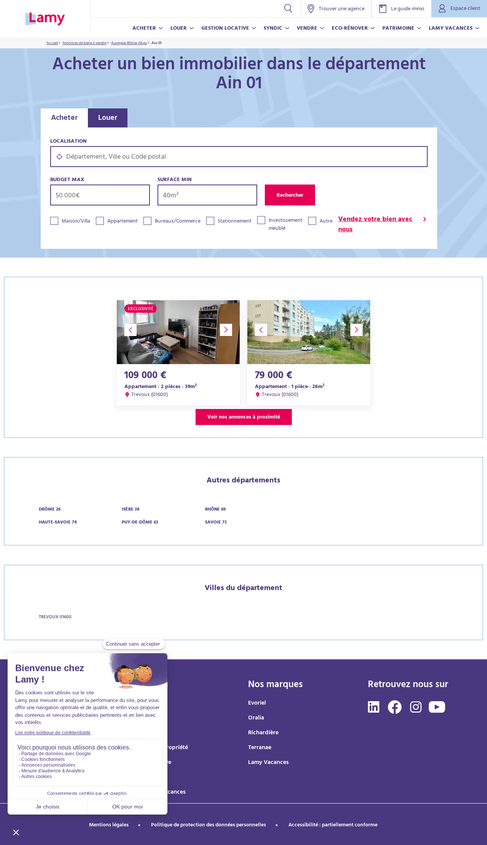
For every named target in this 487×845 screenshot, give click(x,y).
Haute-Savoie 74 (58, 523)
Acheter (64, 118)
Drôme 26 (49, 510)
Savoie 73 (216, 523)
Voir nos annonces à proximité (243, 417)
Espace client (465, 9)
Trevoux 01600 (55, 617)
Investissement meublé (285, 225)
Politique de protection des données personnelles (208, 825)
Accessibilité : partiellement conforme (332, 825)
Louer (107, 118)
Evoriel (257, 703)
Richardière (263, 733)
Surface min (175, 180)
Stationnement (234, 222)
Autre (326, 222)
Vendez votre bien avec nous (375, 225)
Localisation (68, 142)
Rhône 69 (215, 510)
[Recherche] (288, 8)
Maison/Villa (76, 222)
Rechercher (290, 196)
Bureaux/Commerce (178, 222)
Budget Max (67, 180)
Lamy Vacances (268, 763)
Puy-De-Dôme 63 (140, 523)
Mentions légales (109, 825)
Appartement (122, 222)
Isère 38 (131, 510)
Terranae (259, 748)
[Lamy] (45, 19)
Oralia (256, 718)
